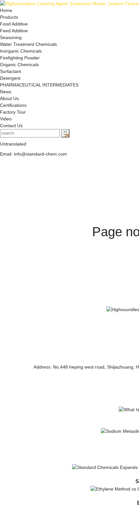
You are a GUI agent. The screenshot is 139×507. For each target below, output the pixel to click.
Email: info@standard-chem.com (33, 154)
